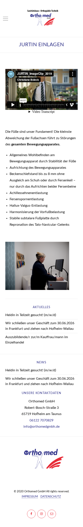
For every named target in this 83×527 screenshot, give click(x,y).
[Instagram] (41, 514)
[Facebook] (31, 514)
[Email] (51, 514)
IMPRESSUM (30, 496)
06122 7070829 (41, 420)
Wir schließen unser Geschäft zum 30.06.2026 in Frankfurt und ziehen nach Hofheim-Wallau (39, 325)
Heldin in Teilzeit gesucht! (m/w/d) (30, 315)
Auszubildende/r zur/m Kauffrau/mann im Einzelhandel (36, 339)
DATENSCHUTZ (50, 496)
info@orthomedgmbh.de (41, 426)
